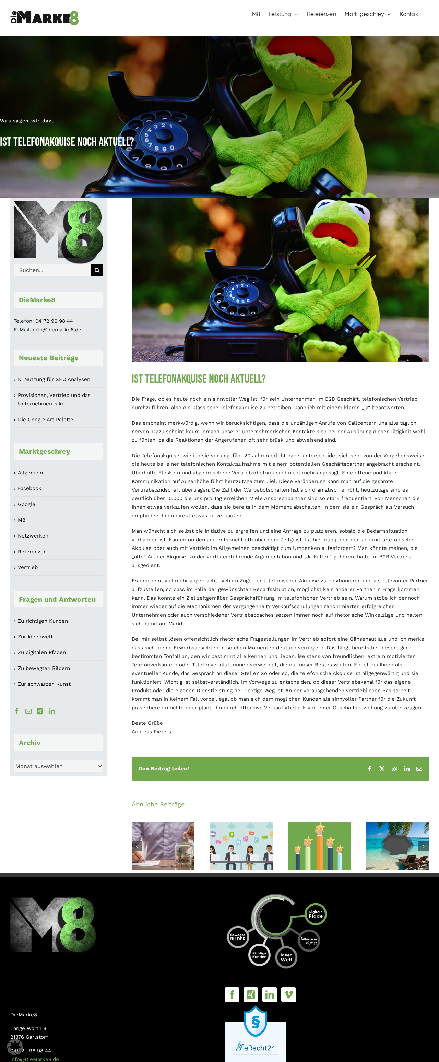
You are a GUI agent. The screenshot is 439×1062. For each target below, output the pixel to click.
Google (26, 504)
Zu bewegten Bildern (44, 668)
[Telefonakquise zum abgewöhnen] (241, 846)
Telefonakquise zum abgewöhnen (241, 836)
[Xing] (40, 711)
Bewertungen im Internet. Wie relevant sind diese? (319, 827)
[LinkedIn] (52, 711)
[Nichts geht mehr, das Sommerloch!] (397, 846)
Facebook (29, 488)
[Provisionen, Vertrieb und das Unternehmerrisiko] (163, 846)
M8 (21, 520)
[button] (137, 846)
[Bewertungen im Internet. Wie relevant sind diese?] (319, 846)
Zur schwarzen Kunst (44, 684)
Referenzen (32, 551)
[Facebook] (17, 711)
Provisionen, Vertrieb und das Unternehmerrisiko (163, 832)
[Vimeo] (288, 994)
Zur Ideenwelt (35, 637)
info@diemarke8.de (57, 330)
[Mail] (28, 711)
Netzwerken (33, 536)
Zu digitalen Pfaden (42, 652)
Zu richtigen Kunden (43, 621)
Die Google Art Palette (45, 419)
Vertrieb (28, 567)
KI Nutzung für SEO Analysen (54, 379)
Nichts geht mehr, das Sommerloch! (397, 836)
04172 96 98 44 (54, 321)
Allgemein (30, 473)
